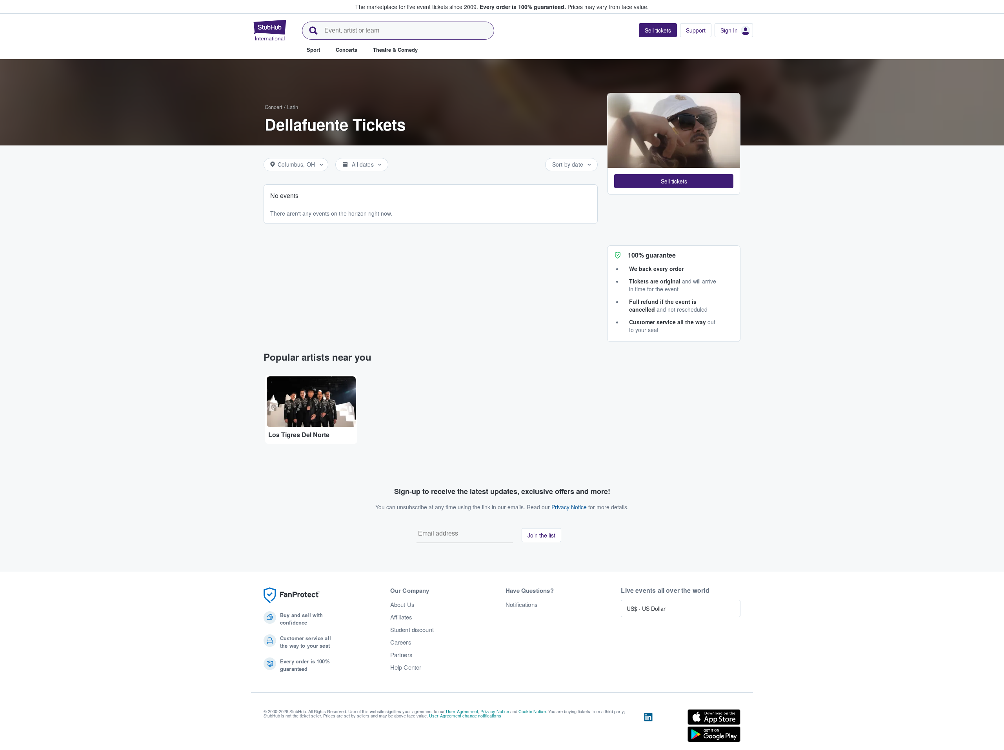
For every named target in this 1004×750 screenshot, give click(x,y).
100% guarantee (652, 255)
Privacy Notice (569, 507)
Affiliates (401, 617)
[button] (673, 181)
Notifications (522, 604)
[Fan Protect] (292, 595)
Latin (292, 107)
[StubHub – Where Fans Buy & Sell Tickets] (270, 30)
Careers (400, 642)
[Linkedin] (648, 727)
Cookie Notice (532, 711)
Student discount (412, 630)
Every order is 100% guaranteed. (523, 7)
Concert (273, 107)
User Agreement (462, 711)
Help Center (406, 667)
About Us (402, 604)
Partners (401, 655)
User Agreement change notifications (465, 715)
